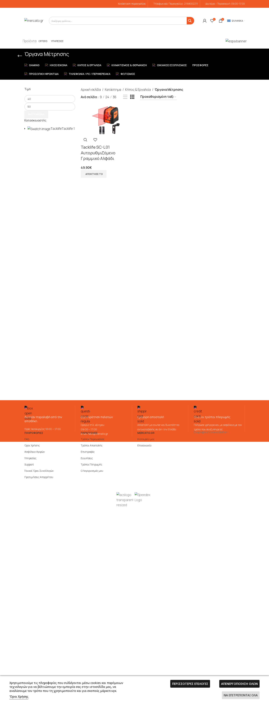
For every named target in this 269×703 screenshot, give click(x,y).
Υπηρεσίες (30, 458)
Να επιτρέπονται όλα (241, 695)
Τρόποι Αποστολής (91, 445)
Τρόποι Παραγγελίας (92, 439)
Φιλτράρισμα (36, 114)
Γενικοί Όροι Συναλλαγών (39, 470)
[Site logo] (33, 20)
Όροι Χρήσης (32, 445)
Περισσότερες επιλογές (190, 684)
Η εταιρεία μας (146, 439)
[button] (93, 174)
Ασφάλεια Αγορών (34, 451)
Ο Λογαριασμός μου (92, 470)
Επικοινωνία (144, 445)
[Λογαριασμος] (204, 20)
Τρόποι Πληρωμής (91, 464)
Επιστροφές (88, 451)
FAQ (26, 439)
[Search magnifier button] (190, 20)
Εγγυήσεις (87, 458)
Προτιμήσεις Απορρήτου (38, 477)
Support (29, 464)
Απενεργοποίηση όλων (239, 684)
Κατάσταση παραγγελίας (132, 3)
